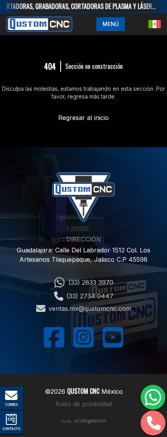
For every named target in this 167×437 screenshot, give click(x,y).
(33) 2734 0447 (89, 296)
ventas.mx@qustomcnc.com (90, 308)
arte (90, 421)
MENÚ (111, 24)
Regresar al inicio (83, 118)
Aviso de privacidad (83, 404)
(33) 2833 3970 (90, 282)
